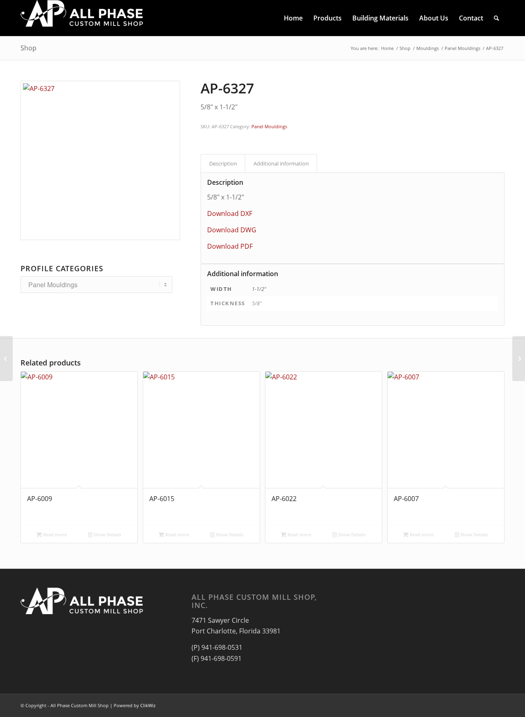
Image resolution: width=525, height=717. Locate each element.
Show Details (106, 534)
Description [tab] (223, 163)
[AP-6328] (518, 358)
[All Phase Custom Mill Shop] (82, 18)
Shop (29, 47)
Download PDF (230, 246)
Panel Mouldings (269, 126)
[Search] (496, 18)
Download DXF (229, 213)
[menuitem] (293, 18)
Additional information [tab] (281, 163)
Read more (54, 534)
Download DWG (231, 229)
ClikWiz (147, 705)
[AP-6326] (6, 358)
